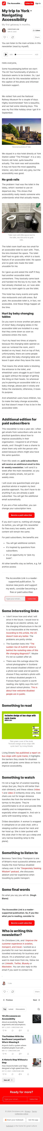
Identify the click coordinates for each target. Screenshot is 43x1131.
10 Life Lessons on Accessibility (11, 1017)
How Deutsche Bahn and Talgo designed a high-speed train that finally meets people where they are (15, 1067)
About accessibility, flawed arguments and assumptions (13, 1023)
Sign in (38, 3)
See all (7, 1080)
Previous (9, 1000)
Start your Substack (15, 1120)
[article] (21, 1023)
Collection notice (21, 1114)
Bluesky (25, 963)
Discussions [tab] (20, 1009)
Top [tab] (4, 1009)
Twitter (17, 963)
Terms (34, 1111)
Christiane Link (13, 29)
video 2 (11, 793)
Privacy (27, 1111)
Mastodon (7, 966)
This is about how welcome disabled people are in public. (21, 690)
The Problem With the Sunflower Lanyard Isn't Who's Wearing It (14, 1039)
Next (35, 1000)
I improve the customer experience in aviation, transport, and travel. (19, 943)
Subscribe (29, 3)
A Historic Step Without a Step (14, 1061)
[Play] (5, 54)
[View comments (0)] (12, 1030)
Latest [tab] (10, 1009)
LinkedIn (9, 963)
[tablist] (14, 1009)
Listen (37, 30)
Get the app (33, 1120)
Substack (9, 1126)
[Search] (38, 1009)
